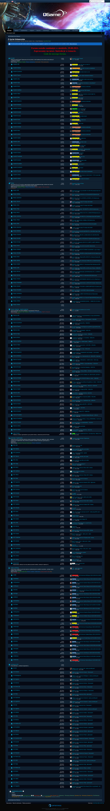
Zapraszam (74, 526)
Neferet (73, 423)
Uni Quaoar (16, 741)
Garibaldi (73, 416)
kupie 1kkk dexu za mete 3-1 (84, 64)
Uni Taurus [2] (16, 756)
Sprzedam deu (83, 138)
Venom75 (74, 508)
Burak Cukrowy (75, 154)
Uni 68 (14, 668)
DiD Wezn (15, 467)
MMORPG (67, 30)
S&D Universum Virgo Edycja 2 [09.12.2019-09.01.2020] (88, 593)
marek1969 (74, 139)
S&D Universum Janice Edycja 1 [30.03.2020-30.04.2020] (88, 645)
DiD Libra (15, 460)
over (73, 408)
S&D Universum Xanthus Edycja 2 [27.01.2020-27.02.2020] (89, 601)
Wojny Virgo (16, 208)
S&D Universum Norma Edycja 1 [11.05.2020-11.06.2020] (91, 660)
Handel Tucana (17, 171)
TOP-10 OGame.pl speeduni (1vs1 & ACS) (81, 309)
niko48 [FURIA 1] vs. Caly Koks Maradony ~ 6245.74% (83, 367)
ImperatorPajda (75, 65)
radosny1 (73, 346)
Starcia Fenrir (16, 370)
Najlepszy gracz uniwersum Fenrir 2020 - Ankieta (82, 500)
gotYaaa (73, 527)
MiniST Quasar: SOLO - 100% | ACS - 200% (81, 541)
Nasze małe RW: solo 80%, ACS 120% (80, 456)
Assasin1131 (74, 176)
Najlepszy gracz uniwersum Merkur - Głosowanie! (82, 720)
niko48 (73, 368)
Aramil (73, 549)
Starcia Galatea (17, 374)
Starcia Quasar (17, 411)
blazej (73, 172)
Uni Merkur (16, 719)
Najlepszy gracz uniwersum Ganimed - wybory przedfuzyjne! (84, 697)
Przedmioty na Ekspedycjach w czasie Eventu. (82, 522)
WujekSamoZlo (75, 80)
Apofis (73, 569)
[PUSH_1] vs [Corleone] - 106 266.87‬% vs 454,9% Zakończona (85, 209)
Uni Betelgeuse (17, 675)
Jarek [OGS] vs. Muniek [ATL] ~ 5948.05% (81, 323)
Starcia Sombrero (17, 418)
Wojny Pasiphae (17, 282)
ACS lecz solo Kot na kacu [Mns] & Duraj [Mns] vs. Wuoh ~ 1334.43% (86, 382)
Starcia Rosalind (17, 414)
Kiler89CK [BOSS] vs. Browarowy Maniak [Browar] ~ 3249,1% (85, 415)
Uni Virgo (15, 764)
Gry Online (75, 30)
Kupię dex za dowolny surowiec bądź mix (86, 94)
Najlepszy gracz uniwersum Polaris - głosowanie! (82, 734)
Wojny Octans (16, 278)
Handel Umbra (17, 174)
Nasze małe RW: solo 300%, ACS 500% (80, 449)
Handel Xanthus (17, 90)
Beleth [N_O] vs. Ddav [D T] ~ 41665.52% (80, 411)
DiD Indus (15, 511)
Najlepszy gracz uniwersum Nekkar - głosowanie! (82, 723)
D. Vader (73, 302)
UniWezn (15, 597)
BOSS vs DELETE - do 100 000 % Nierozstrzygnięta (83, 290)
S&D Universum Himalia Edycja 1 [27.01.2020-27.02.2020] (89, 638)
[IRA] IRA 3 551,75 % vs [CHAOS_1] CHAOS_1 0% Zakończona (85, 198)
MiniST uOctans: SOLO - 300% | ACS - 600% (81, 534)
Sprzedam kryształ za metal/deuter (87, 68)
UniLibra (15, 589)
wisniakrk (73, 353)
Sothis (73, 702)
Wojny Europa (16, 242)
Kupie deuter (80, 167)
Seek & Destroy (15, 567)
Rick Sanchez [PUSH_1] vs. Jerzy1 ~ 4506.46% (82, 334)
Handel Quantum (17, 71)
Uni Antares (16, 671)
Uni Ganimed (16, 697)
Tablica (16, 30)
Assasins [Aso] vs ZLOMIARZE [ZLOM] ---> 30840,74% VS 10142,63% (87, 301)
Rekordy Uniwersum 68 (77, 445)
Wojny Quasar (16, 286)
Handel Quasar (17, 160)
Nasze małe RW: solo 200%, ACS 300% (80, 460)
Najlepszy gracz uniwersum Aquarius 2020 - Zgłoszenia (83, 482)
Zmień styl (90, 803)
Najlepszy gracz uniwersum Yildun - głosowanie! (82, 782)
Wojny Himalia (16, 253)
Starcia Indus (16, 381)
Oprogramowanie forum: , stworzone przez (55, 808)
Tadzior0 (73, 349)
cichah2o (73, 453)
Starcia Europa (17, 367)
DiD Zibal (15, 478)
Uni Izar (15, 705)
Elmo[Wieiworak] (75, 669)
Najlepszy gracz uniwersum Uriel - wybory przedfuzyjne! (84, 760)
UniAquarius (16, 611)
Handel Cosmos (17, 108)
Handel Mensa (17, 145)
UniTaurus (15, 586)
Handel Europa (17, 115)
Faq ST (30, 311)
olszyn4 (73, 364)
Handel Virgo (16, 82)
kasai (73, 228)
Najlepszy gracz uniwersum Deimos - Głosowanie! (82, 683)
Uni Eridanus (16, 690)
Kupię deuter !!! (81, 164)
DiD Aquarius (16, 482)
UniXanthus (16, 600)
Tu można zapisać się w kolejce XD (79, 519)
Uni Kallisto (16, 712)
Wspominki (16, 563)
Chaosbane (74, 465)
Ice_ (73, 342)
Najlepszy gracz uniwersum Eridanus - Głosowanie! (83, 690)
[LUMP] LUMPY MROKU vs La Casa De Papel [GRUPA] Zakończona (86, 297)
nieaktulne (81, 152)
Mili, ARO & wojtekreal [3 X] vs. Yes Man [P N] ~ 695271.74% (88, 433)
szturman (73, 535)
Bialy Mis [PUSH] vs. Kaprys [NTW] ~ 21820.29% (82, 389)
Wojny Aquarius (17, 227)
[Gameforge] (55, 804)
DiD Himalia (16, 507)
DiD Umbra (16, 555)
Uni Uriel (15, 760)
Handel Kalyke (17, 138)
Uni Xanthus (16, 775)
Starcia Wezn (16, 337)
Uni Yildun (15, 782)
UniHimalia (16, 637)
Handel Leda (16, 141)
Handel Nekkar (17, 67)
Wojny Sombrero (17, 293)
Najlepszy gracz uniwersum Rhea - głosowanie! (82, 745)
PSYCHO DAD (75, 98)
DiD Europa (16, 496)
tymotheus (74, 161)
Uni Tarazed (16, 753)
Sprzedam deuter (83, 116)
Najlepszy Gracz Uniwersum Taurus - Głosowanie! (82, 756)
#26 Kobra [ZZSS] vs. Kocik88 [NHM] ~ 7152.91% (82, 422)
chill (73, 375)
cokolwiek (74, 553)
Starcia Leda (16, 392)
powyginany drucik (75, 591)
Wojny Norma (16, 275)
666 (72, 646)
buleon (73, 87)
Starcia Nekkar (17, 319)
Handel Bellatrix (17, 104)
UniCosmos (16, 619)
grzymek (73, 787)
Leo (72, 412)
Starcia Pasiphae (17, 407)
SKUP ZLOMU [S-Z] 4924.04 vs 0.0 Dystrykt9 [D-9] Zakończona (85, 194)
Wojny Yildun (16, 219)
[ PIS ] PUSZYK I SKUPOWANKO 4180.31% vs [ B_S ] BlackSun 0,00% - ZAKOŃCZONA (91, 279)
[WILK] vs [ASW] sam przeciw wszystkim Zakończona (83, 246)
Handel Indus (16, 130)
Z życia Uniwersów (16, 39)
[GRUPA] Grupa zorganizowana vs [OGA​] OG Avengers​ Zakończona (86, 282)
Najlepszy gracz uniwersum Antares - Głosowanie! (82, 672)
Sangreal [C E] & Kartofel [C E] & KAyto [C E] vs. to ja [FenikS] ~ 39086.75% (88, 786)
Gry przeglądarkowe (56, 30)
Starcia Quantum (17, 322)
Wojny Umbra (16, 301)
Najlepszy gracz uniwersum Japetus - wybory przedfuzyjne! (84, 709)
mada (73, 113)
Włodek (73, 397)
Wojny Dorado (16, 238)
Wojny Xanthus (17, 216)
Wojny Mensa (16, 271)
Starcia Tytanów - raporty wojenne (19, 309)
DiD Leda (15, 522)
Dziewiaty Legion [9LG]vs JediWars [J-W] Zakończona (83, 220)
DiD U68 (15, 445)
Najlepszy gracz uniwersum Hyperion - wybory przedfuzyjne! (84, 701)
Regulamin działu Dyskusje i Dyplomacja (80, 438)
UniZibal (15, 608)
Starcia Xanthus (17, 341)
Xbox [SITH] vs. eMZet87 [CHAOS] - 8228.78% (82, 393)
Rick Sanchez (74, 335)
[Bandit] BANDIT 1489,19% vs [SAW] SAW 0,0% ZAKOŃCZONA (85, 234)
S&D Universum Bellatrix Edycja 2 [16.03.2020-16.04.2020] (89, 615)
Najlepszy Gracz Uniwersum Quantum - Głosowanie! (83, 738)
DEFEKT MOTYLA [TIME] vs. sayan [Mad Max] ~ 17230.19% (85, 363)
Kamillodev (74, 560)
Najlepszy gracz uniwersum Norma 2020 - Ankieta (82, 530)
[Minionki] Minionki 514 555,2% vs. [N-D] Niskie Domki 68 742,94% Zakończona (88, 216)
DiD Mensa (16, 526)
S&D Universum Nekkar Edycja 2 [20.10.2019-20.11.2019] (89, 579)
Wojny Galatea (17, 249)
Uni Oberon (16, 730)
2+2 (72, 472)
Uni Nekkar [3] (16, 723)
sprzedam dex (83, 145)
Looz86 (73, 360)
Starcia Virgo (16, 333)
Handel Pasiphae (17, 156)
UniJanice (15, 645)
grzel (73, 179)
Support (32, 30)
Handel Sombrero (17, 167)
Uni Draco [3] (16, 686)
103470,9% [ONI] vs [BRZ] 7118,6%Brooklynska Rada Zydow (85, 293)
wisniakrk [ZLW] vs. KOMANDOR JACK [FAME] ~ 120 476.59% (85, 352)
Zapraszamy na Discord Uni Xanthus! (80, 478)
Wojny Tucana (16, 297)
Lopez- (73, 324)
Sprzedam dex (83, 119)
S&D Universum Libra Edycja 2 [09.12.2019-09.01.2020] (88, 590)
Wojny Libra (16, 205)
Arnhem (73, 446)
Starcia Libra (16, 330)
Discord (38, 30)
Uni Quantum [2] (17, 738)
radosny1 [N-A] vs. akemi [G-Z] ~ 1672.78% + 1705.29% (84, 345)
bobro (73, 76)
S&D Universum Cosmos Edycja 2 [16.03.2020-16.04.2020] (89, 619)
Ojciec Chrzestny (75, 106)
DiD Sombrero (16, 548)
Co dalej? (74, 493)
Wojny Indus (16, 256)
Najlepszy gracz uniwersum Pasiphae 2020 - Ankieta (83, 537)
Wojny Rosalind (17, 289)
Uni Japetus (16, 708)
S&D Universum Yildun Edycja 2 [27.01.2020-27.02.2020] (88, 604)
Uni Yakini (15, 778)
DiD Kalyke (16, 519)
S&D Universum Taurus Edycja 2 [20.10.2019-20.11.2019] (88, 586)
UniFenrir (15, 630)
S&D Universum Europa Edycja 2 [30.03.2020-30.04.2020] (91, 626)
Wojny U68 (16, 190)
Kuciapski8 (74, 331)
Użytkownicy (24, 30)
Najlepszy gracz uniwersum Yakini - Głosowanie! (82, 779)
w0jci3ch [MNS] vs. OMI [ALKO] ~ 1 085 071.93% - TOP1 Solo (85, 359)
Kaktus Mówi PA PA (75, 146)
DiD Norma (16, 530)
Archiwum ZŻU (14, 664)
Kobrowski (74, 639)
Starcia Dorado (17, 363)
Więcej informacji (73, 43)
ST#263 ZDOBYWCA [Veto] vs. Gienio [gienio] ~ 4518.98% (84, 319)
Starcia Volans (16, 429)
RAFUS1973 (74, 450)
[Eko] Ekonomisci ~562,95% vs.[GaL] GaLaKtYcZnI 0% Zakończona (86, 253)
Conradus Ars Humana (76, 109)
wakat (73, 184)
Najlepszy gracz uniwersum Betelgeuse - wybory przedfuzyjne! (85, 675)
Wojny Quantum (17, 197)
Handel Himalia (17, 126)
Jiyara (73, 587)
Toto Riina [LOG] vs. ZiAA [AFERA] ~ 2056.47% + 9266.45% (84, 385)
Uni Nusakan (16, 727)
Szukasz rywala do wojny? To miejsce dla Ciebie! (82, 201)
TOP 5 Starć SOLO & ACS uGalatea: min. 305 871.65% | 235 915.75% (86, 374)
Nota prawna (9, 803)
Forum (9, 30)
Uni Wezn (15, 771)
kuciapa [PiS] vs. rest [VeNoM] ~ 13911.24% (81, 330)
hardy (73, 73)
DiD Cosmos (16, 489)
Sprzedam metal (82, 141)
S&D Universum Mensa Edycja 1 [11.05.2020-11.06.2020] (88, 656)
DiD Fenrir (15, 500)
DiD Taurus (16, 456)
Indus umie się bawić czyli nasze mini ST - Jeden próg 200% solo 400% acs (88, 511)
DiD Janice (16, 515)
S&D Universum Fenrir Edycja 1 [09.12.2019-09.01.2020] (90, 630)
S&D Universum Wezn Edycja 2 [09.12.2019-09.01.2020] (88, 597)
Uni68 (14, 575)
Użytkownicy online (17, 791)
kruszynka (74, 699)
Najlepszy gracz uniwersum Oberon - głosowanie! (82, 731)
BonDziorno (74, 494)
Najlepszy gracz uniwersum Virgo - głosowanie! (82, 764)
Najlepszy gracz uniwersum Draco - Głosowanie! (82, 686)
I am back (74, 557)
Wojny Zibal (16, 223)
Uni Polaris (16, 734)
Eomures (73, 143)
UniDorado (16, 623)
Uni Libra (15, 716)
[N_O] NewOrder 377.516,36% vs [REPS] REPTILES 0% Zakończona (86, 286)
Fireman (73, 401)
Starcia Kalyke (16, 389)
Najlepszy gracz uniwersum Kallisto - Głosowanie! (82, 712)
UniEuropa (16, 626)
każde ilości (80, 112)
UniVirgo (15, 593)
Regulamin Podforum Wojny (78, 183)
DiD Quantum (16, 452)
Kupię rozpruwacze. (82, 108)
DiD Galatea (16, 504)
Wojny (12, 183)
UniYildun (15, 604)
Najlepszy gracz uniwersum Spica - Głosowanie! (82, 749)
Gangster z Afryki (75, 516)
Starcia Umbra (16, 425)
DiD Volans (16, 559)
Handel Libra (16, 79)
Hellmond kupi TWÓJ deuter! (84, 90)
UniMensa (15, 656)
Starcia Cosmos (17, 359)
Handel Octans (17, 152)
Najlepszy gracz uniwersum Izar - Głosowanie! (81, 705)
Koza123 (73, 84)
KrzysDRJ (74, 383)
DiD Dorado (16, 493)
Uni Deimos (16, 682)
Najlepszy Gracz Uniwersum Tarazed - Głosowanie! (83, 753)
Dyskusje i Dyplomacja (16, 438)
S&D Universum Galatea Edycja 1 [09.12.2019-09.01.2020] (91, 634)
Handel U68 (16, 64)
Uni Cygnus (16, 679)
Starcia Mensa (16, 396)
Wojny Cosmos (17, 234)
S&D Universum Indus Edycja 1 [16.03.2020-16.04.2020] (88, 641)
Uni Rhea (15, 745)
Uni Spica (15, 749)
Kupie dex (80, 105)
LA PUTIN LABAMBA (76, 150)
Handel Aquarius (17, 101)
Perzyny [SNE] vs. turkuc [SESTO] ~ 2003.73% (82, 429)
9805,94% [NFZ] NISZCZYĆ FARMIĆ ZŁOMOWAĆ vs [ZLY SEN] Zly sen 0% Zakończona (91, 249)
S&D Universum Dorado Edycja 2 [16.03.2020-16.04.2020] (89, 623)
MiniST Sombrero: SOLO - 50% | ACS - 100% (81, 548)
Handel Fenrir (16, 119)
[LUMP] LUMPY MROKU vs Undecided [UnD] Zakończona (84, 275)
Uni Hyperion (16, 701)
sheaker (73, 91)
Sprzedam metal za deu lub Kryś (86, 79)
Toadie (73, 202)
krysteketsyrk (74, 338)
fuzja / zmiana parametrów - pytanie (79, 452)
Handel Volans (17, 178)
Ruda (73, 59)
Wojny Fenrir (16, 245)
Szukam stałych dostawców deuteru (85, 75)
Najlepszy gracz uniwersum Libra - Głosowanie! (82, 716)
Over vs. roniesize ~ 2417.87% (78, 407)
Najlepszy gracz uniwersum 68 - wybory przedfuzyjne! (83, 668)
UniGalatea (16, 634)
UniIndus (15, 641)
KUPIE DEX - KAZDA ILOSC (84, 149)
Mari (73, 434)
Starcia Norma (16, 400)
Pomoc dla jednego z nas (77, 556)
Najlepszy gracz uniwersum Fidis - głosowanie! (82, 694)
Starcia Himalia (17, 378)
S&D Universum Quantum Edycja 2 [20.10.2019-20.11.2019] (89, 582)
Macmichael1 (74, 69)
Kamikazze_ (74, 316)
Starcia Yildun (16, 344)
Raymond (74, 509)
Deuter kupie (80, 123)
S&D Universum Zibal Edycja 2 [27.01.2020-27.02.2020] (88, 608)
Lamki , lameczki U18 (79, 563)
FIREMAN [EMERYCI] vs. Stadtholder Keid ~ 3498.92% (83, 400)
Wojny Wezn (16, 212)
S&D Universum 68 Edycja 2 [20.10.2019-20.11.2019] (90, 575)
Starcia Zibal (16, 348)
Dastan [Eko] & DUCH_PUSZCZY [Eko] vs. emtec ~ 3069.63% (85, 378)
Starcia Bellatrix (17, 355)
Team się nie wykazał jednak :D (78, 463)
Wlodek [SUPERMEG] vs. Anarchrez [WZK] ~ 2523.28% (84, 396)
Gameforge (46, 30)
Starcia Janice (16, 385)
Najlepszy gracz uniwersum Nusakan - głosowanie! (82, 727)
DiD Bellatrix (16, 485)
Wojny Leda (16, 267)
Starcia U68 (16, 315)
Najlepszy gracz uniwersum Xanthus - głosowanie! (82, 775)
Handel (13, 58)
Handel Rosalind (17, 163)
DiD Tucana (16, 552)
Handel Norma (17, 149)
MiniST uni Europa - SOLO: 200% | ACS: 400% (82, 497)
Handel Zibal (16, 97)
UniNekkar (16, 578)
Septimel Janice (75, 386)
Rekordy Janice (75, 515)
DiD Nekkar (16, 448)
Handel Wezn (16, 86)
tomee (73, 168)
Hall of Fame (16, 433)
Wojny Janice (16, 260)
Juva (73, 124)
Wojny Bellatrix (17, 231)
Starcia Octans (17, 403)
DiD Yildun (16, 474)
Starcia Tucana (17, 422)
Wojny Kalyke (16, 264)
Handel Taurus (17, 75)
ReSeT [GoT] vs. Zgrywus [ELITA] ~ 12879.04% (82, 404)
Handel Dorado (17, 112)
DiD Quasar (16, 541)
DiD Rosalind (16, 544)
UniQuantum (16, 582)
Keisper (73, 512)
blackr (73, 165)
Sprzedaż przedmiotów (86, 86)
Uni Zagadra (16, 786)
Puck (73, 761)
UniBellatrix (16, 615)
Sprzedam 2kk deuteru (84, 178)
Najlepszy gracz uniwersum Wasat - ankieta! (81, 767)
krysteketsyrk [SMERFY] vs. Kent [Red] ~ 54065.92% (83, 337)
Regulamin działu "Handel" (77, 58)
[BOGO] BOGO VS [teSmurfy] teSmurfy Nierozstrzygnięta (84, 223)
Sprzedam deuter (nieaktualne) (86, 171)
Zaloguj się (8, 1)
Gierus (73, 405)
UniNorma (15, 659)
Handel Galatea (17, 123)
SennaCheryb (74, 419)
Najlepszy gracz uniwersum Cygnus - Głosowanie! (82, 679)
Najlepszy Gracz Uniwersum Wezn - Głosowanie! (82, 771)
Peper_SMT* (74, 498)
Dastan (73, 379)
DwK (73, 609)
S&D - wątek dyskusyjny (77, 568)
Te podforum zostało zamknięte (78, 426)
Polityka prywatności (26, 803)
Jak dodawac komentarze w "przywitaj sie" (86, 82)
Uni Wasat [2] (16, 767)
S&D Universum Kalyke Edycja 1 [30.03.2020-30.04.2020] (89, 649)
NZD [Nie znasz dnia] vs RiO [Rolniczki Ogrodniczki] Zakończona (85, 238)
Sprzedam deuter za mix (85, 71)
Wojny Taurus (16, 201)
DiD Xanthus (16, 471)
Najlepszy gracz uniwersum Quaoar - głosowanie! (82, 742)
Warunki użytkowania (17, 803)
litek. (73, 461)
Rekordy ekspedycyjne (77, 486)
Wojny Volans (16, 304)
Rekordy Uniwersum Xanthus (78, 471)
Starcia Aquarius (17, 352)
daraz (73, 613)
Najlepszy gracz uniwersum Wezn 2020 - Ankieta (82, 467)
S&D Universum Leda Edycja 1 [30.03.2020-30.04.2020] (88, 652)
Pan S (73, 653)
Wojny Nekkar (16, 194)
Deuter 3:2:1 (82, 156)
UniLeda (15, 652)
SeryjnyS (73, 117)
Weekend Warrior (75, 546)
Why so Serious (75, 394)
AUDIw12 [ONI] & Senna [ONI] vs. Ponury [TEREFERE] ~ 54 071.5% (86, 418)
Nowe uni (74, 545)
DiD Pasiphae (16, 537)
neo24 (73, 390)
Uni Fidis (15, 694)
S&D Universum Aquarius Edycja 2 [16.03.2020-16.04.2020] (89, 612)
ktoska (73, 564)
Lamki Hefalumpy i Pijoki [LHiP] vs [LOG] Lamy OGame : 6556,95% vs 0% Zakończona (90, 268)
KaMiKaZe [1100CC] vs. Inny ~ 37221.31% (81, 348)
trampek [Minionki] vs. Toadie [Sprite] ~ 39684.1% (82, 341)
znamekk (73, 320)
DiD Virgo (15, 463)
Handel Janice (16, 134)
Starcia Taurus (16, 326)
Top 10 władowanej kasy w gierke (79, 552)
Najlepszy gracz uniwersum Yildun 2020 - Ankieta (82, 475)
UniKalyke (15, 648)
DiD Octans (16, 533)
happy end (74, 157)
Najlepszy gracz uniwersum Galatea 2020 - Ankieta (82, 504)
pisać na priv (80, 97)
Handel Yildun (16, 93)
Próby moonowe (75, 559)
